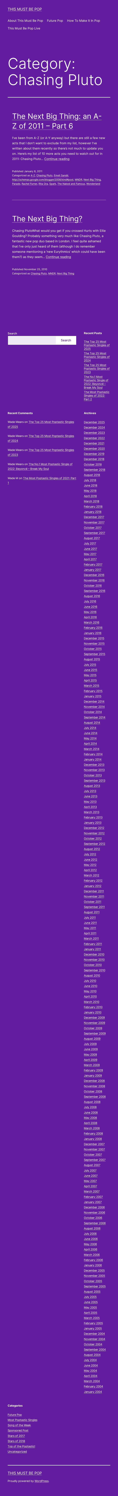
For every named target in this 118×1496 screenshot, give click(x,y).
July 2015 (90, 664)
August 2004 (92, 1354)
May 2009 (90, 1054)
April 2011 (90, 933)
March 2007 (92, 1191)
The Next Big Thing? (47, 218)
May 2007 (90, 1181)
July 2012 (90, 854)
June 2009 (91, 1049)
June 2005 (91, 1302)
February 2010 (93, 1007)
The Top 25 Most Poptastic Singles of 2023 (97, 368)
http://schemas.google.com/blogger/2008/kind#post (42, 179)
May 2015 (90, 675)
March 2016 (91, 622)
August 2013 (92, 785)
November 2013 (94, 770)
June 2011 (90, 922)
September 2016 (94, 590)
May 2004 (90, 1370)
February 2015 (93, 691)
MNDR (78, 179)
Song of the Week (19, 1425)
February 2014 (93, 754)
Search (12, 333)
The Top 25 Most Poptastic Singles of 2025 (97, 345)
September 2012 (94, 843)
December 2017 (94, 517)
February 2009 (93, 1070)
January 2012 (92, 886)
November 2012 (94, 833)
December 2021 (94, 443)
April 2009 (90, 1059)
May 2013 (90, 801)
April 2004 (90, 1375)
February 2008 (93, 1133)
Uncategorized (17, 1451)
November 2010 (94, 959)
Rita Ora (43, 183)
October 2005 (93, 1281)
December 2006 (94, 1207)
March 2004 (92, 1381)
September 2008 (95, 1096)
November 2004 (94, 1339)
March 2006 (92, 1254)
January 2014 (93, 759)
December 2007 (94, 1144)
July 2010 (90, 980)
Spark (52, 183)
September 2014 (94, 717)
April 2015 (90, 680)
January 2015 (92, 696)
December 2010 (94, 954)
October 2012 (93, 838)
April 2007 (90, 1186)
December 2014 (94, 701)
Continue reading (56, 159)
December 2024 (94, 427)
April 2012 (90, 870)
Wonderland (93, 183)
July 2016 (90, 601)
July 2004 (90, 1360)
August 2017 (92, 538)
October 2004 (93, 1344)
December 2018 (94, 459)
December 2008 (94, 1080)
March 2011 (91, 938)
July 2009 (90, 1044)
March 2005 (92, 1318)
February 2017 (93, 564)
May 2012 (90, 864)
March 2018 (91, 501)
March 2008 (92, 1128)
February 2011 (93, 943)
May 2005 (90, 1307)
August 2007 (92, 1165)
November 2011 (94, 896)
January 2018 (92, 511)
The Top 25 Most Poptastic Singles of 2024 (97, 357)
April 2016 (90, 617)
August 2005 (92, 1291)
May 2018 (90, 490)
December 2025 (94, 422)
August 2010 (92, 975)
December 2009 (94, 1017)
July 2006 (90, 1233)
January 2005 (93, 1328)
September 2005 (95, 1286)
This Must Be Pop (25, 9)
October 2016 (93, 585)
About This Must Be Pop (25, 21)
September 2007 (95, 1159)
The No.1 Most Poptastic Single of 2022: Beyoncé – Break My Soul (96, 382)
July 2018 (90, 480)
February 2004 (93, 1386)
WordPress (42, 1481)
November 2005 (94, 1275)
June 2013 (90, 796)
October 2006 (93, 1217)
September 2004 (95, 1349)
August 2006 (92, 1228)
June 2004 (91, 1365)
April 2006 (90, 1249)
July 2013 (90, 791)
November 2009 (94, 1022)
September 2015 (94, 654)
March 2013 (91, 812)
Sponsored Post (18, 1430)
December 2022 (94, 438)
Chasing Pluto (44, 175)
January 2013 (92, 822)
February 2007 (93, 1196)
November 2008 (94, 1086)
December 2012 (94, 827)
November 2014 (94, 706)
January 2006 (93, 1265)
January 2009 (93, 1075)
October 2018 (93, 464)
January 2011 (92, 949)
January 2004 (93, 1391)
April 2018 (90, 496)
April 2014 (90, 743)
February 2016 (93, 627)
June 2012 (90, 859)
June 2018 (90, 485)
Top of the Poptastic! (21, 1446)
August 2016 (92, 596)
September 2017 (94, 532)
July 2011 (90, 917)
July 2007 (90, 1170)
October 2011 (92, 901)
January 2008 (93, 1138)
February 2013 (93, 817)
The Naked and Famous (71, 183)
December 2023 (94, 432)
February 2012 (93, 880)
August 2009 (92, 1038)
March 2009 (92, 1065)
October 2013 (93, 775)
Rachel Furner (29, 183)
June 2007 (91, 1175)
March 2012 (91, 875)
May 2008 (90, 1117)
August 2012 (92, 849)
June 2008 (91, 1112)
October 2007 (93, 1154)
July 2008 (90, 1107)
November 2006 (94, 1212)
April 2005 (90, 1312)
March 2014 (91, 749)
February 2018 (93, 506)
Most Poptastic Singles (22, 1420)
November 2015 (94, 643)
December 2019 (94, 453)
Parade (16, 183)
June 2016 (90, 606)
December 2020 (94, 448)
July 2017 (90, 543)
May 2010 (90, 991)
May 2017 (90, 554)
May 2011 (90, 928)
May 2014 (90, 738)
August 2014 (92, 722)
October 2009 (93, 1028)
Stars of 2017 (16, 1435)
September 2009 (95, 1033)
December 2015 (94, 638)
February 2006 (93, 1260)
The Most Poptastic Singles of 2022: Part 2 (96, 395)
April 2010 (90, 996)
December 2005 (94, 1270)
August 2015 (92, 659)
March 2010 (91, 1001)
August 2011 (92, 912)
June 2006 (91, 1238)
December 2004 (94, 1333)
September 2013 (94, 780)
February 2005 (93, 1323)
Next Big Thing (92, 179)
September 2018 (94, 469)
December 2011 (94, 891)
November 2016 (94, 580)
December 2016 (94, 575)
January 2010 (92, 1012)
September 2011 (94, 907)
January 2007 (93, 1202)
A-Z (33, 175)
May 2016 (90, 612)
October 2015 (93, 648)
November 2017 (94, 522)
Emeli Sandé (61, 175)
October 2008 (93, 1091)
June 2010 (90, 986)
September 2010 (94, 970)
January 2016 (92, 633)
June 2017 (90, 548)
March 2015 (91, 685)
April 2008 (90, 1123)
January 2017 (92, 569)
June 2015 (90, 669)
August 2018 (92, 475)
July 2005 (90, 1296)
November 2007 (94, 1149)
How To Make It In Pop (83, 21)
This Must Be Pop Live (24, 28)
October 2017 (93, 527)
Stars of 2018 (16, 1441)
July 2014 (90, 727)
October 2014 (93, 712)
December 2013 (94, 764)
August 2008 (92, 1101)
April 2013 (90, 806)
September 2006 (95, 1223)
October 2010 (93, 964)
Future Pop (55, 21)
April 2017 (90, 559)
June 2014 (90, 733)
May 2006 (90, 1244)
